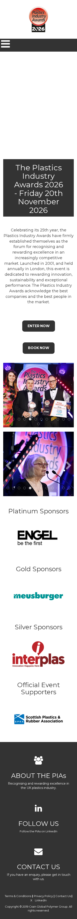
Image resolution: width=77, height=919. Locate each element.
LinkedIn (41, 900)
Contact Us (63, 896)
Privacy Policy (43, 896)
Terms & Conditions (18, 896)
